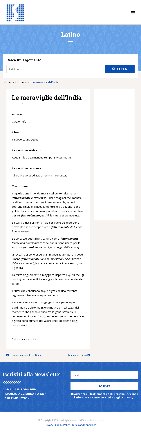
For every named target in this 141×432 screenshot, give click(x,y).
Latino (15, 82)
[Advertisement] (112, 154)
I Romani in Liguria (78, 355)
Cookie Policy (62, 424)
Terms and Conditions (84, 424)
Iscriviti (104, 386)
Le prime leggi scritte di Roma (24, 355)
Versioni (25, 82)
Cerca (122, 69)
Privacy (49, 424)
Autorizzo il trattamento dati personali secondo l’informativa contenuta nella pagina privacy (106, 395)
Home (6, 82)
